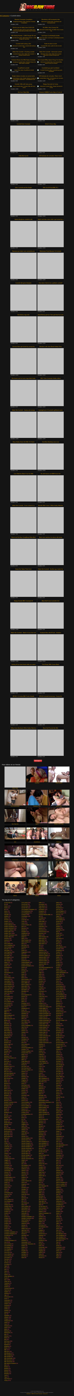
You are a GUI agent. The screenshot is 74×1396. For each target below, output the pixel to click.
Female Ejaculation (26, 1047)
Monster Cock (42, 1150)
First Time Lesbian (26, 1070)
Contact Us (45, 1393)
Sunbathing (59, 1204)
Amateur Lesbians (8, 930)
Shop (57, 1087)
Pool (57, 943)
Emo (22, 993)
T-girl (57, 1215)
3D (5, 904)
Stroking (58, 1192)
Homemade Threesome (27, 1244)
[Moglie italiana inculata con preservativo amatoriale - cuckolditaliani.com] (23, 79)
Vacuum (6, 1312)
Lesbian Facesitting (43, 1015)
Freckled (23, 1099)
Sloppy (58, 1117)
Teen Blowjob (59, 1233)
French (23, 1100)
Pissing (58, 923)
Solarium (58, 1139)
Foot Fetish (24, 1085)
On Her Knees (42, 1206)
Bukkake (6, 1124)
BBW (5, 1012)
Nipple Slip (41, 1175)
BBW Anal (6, 1013)
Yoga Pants (7, 1378)
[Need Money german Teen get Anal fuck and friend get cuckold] (50, 329)
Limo (40, 1047)
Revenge (58, 1018)
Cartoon (6, 1153)
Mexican (41, 1121)
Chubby (6, 1175)
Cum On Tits (24, 907)
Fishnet (23, 1071)
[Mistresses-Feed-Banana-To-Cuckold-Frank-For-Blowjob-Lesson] (50, 266)
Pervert (40, 1257)
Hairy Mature (24, 1208)
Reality (58, 1008)
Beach (5, 1049)
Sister (57, 1104)
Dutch (22, 974)
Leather (41, 1000)
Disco (22, 948)
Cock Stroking (7, 1201)
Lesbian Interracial (43, 1022)
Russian (58, 1041)
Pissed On (58, 921)
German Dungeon (25, 1143)
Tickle (57, 1250)
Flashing (23, 1076)
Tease (57, 1228)
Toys (5, 1279)
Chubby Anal (7, 1179)
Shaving (58, 1081)
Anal (5, 942)
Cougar (6, 1221)
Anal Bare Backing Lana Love (50, 442)
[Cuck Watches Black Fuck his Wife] (23, 488)
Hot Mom (23, 1254)
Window (6, 1366)
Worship (6, 1372)
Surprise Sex (59, 1206)
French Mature (25, 1107)
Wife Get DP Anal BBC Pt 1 (50, 187)
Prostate (58, 965)
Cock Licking (7, 1199)
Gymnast (23, 1198)
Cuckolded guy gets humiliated (50, 68)
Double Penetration (26, 965)
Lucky (40, 1070)
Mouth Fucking (42, 1155)
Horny (22, 1249)
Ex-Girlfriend (24, 1005)
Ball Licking (7, 1032)
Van (5, 1314)
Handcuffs (23, 1213)
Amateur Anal (7, 923)
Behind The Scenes (9, 1058)
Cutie (22, 921)
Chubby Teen (7, 1180)
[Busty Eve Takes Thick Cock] (23, 584)
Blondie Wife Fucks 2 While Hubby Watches (50, 505)
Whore (5, 1348)
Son (57, 1148)
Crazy (5, 1228)
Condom (6, 1211)
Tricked (6, 1286)
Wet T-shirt (6, 1343)
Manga (40, 1090)
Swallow (58, 1208)
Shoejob (58, 1085)
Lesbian (41, 1003)
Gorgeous (23, 1184)
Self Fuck (58, 1068)
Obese (40, 1191)
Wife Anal (6, 1351)
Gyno (22, 1199)
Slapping (58, 1110)
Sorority (58, 1150)
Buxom (6, 1138)
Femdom (23, 1049)
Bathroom (6, 1047)
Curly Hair (23, 919)
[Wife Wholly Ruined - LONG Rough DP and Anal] (23, 38)
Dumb (22, 972)
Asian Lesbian (7, 988)
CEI (5, 1141)
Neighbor (41, 1169)
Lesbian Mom (42, 1029)
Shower (58, 1093)
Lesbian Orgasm (43, 1030)
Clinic (5, 1189)
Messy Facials (42, 1119)
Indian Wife (41, 921)
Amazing (6, 938)
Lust (40, 1073)
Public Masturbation (61, 972)
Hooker (23, 1245)
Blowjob (6, 1100)
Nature (40, 1165)
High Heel (23, 1230)
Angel (5, 962)
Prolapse (58, 964)
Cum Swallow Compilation (27, 909)
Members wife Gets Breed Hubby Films (50, 346)
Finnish (23, 1064)
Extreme (23, 1017)
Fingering (23, 1063)
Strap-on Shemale (60, 1186)
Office (40, 1192)
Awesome (6, 1010)
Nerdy (40, 1170)
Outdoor (41, 1218)
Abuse (5, 911)
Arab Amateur (7, 972)
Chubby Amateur (8, 1177)
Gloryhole (23, 1174)
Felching (23, 1046)
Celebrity (6, 1163)
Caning (6, 1150)
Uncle (5, 1298)
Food (22, 1083)
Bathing (6, 1046)
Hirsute (23, 1233)
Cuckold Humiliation (9, 1240)
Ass (5, 994)
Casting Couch (8, 1158)
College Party (7, 1206)
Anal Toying (7, 960)
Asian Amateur (7, 977)
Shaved (58, 1080)
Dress (22, 969)
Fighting (23, 1056)
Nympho (41, 1189)
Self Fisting (59, 1066)
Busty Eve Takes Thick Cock (23, 569)
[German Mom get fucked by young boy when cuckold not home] (23, 361)
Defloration (24, 935)
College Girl (7, 1204)
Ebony (23, 977)
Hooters (23, 1247)
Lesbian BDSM (42, 1010)
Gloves (23, 1175)
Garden (23, 1131)
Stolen (57, 1175)
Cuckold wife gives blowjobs (23, 283)
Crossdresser (7, 1235)
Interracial (41, 930)
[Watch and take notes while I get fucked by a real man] (50, 234)
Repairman (59, 1013)
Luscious (41, 1071)
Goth (22, 1186)
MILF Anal (41, 1076)
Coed (5, 1203)
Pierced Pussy (59, 913)
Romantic (58, 1032)
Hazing (23, 1225)
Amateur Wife (7, 936)
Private (58, 962)
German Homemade (26, 1148)
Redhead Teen (59, 1012)
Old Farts (41, 1196)
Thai (57, 1242)
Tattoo (57, 1223)
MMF (40, 1083)
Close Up (6, 1194)
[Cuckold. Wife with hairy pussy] (23, 87)
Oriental (41, 1216)
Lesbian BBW (42, 1008)
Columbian (7, 1208)
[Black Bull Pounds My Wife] (50, 743)
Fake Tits (23, 1027)
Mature (40, 1104)
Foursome (23, 1095)
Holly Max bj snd (23, 155)
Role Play (58, 1029)
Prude (57, 967)
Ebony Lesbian (25, 984)
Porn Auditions (59, 947)
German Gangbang (26, 1145)
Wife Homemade (8, 1358)
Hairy (22, 1204)
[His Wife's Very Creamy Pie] (50, 30)
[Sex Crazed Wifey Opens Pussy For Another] (50, 62)
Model (40, 1136)
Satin (57, 1051)
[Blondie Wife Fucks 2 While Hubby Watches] (50, 520)
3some (6, 906)
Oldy (40, 1204)
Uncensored (7, 1296)
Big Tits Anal (7, 1078)
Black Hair (6, 1093)
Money (40, 1148)
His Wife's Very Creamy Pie (50, 27)
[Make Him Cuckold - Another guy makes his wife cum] (50, 584)
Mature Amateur (43, 1107)
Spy (57, 1163)
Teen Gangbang (60, 1235)
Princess (58, 959)
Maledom (41, 1087)
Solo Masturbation (60, 1145)
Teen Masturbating (60, 1238)
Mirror (40, 1128)
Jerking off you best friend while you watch (23, 664)
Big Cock (6, 1071)
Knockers (41, 981)
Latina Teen (42, 996)
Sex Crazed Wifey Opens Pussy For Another (50, 60)
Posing (58, 952)
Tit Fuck (6, 1262)
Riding (57, 1023)
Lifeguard (41, 1046)
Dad (22, 926)
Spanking (58, 1155)
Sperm (57, 1158)
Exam (22, 1006)
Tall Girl (58, 1218)
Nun (40, 1182)
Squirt (57, 1167)
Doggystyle (24, 952)
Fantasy (23, 1032)
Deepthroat (24, 933)
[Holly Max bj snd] (23, 170)
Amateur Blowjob (8, 924)
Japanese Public (43, 960)
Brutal (5, 1121)
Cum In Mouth (7, 1254)
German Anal (24, 1139)
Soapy (57, 1131)
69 (5, 909)
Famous (23, 1030)
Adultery (6, 916)
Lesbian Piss (42, 1034)
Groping (23, 1192)
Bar (5, 1039)
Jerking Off (41, 969)
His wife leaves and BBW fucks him (51, 473)
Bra (5, 1114)
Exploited (23, 1013)
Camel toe (6, 1146)
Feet (22, 1042)
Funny (23, 1117)
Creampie (6, 1230)
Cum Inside (7, 1257)
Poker (57, 936)
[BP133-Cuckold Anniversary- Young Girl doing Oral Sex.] (50, 711)
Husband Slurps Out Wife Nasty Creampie (23, 60)
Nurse (40, 1184)
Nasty (40, 1162)
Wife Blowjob (7, 1353)
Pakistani (41, 1235)
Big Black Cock (8, 1066)
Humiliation (41, 909)
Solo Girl (58, 1143)
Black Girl (6, 1092)
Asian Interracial (8, 986)
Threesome (59, 1247)
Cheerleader (7, 1170)
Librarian (41, 1044)
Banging (6, 1037)
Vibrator (6, 1317)
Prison (57, 960)
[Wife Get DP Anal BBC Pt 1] (50, 202)
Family (23, 1029)
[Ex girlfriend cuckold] (23, 70)
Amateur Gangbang (9, 926)
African (6, 918)
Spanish (58, 1153)
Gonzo (23, 1182)
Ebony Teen (24, 988)
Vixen (5, 1324)
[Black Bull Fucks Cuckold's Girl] (50, 615)
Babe (5, 1022)
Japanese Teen (42, 962)
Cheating (6, 1167)
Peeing (40, 1249)
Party (40, 1245)
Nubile (40, 1179)
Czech (23, 923)
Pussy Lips (58, 991)
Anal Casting (7, 943)
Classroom (7, 1186)
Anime (5, 965)
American (6, 940)
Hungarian (41, 911)
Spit (57, 1160)
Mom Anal (41, 1139)
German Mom (24, 1153)
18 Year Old (7, 902)
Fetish (22, 1054)
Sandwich (58, 1049)
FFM (22, 1018)
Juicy (40, 974)
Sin (57, 1100)
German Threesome (26, 1158)
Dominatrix (24, 957)
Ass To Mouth (7, 1001)
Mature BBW (42, 1110)
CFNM (5, 1143)
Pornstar (58, 948)
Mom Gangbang (43, 1141)
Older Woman (42, 1203)
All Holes (6, 919)
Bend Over (6, 1061)
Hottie (40, 902)
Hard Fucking (24, 1220)
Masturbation (42, 1100)
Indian (40, 919)
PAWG (40, 1221)
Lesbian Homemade (44, 1020)
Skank (57, 1105)
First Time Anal (25, 1068)
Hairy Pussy (24, 1209)
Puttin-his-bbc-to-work (50, 43)
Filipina (23, 1058)
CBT (5, 1139)
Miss (40, 1129)
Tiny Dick (6, 1259)
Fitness (23, 1075)
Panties (41, 1238)
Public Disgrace (60, 971)
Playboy (58, 926)
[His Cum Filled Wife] (23, 107)
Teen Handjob (59, 1237)
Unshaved (6, 1305)
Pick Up (58, 909)
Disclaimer (29, 1393)
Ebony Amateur (25, 979)
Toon (5, 1273)
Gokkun (23, 1179)
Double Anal (24, 960)
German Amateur (25, 1138)
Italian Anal (41, 938)
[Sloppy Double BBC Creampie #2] (23, 615)
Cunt (22, 918)
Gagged (23, 1122)
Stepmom (58, 1172)
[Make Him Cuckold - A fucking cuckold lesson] (23, 54)
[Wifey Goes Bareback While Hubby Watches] (23, 743)
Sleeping (58, 1114)
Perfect (40, 1252)
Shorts (57, 1090)
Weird (5, 1337)
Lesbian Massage (43, 1025)
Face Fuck (24, 1020)
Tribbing (6, 1285)
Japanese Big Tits (43, 953)
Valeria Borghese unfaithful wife (23, 219)
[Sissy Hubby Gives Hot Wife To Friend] (23, 456)
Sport (57, 1162)
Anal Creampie (8, 947)
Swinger (58, 1211)
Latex (40, 993)
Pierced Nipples (60, 911)
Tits (5, 1267)
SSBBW (58, 1047)
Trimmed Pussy (8, 1288)
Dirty (22, 943)
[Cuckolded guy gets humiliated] (50, 71)
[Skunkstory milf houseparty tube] (50, 22)
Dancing (23, 928)
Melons (40, 1116)
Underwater (7, 1300)
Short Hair (58, 1088)
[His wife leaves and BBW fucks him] (50, 488)
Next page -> (38, 760)
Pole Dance (59, 938)
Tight (57, 1254)
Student (58, 1196)
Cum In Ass (7, 1252)
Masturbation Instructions (45, 1102)
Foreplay (23, 1092)
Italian (40, 935)
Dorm (22, 959)
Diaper (23, 936)
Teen (57, 1230)
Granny (23, 1191)
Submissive (59, 1201)
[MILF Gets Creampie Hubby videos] (50, 393)
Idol (40, 916)
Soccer (58, 1133)
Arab (5, 971)
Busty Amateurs (8, 1129)
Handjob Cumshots (26, 1218)
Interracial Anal (42, 931)
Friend (23, 1109)
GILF (22, 1121)
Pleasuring (58, 930)
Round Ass (58, 1037)
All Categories (4, 16)
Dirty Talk (23, 945)
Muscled (41, 1158)
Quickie (58, 1001)
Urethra (6, 1308)
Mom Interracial (42, 1145)
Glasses (23, 1172)
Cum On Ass (24, 904)
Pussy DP (58, 984)
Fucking (23, 1112)
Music (40, 1160)
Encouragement (25, 994)
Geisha (23, 1134)
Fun (22, 1116)
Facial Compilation (26, 1025)
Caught (6, 1162)
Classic (6, 1184)
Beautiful (6, 1051)
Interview (41, 933)
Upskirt (6, 1307)
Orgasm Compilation (44, 1213)
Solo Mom (58, 1146)
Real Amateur (59, 1006)
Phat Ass (58, 904)
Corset (5, 1216)
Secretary (58, 1061)
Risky (57, 1027)
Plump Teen (59, 935)
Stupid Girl (58, 1199)
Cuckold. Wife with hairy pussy (23, 84)
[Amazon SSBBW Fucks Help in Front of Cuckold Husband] (50, 107)
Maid (40, 1085)
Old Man (41, 1198)
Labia (40, 984)
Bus (5, 1126)
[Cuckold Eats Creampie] (23, 139)
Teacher (58, 1227)
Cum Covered (7, 1244)
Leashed (41, 998)
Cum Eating (7, 1247)
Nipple (40, 1174)
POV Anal (41, 1225)
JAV (40, 945)
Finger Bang (24, 1061)
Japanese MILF (42, 957)
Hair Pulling (24, 1203)
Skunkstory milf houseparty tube (50, 19)
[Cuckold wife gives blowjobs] (23, 298)
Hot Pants (23, 1256)
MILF (40, 1075)
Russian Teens (59, 1046)
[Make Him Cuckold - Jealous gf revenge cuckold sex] (23, 425)
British (5, 1117)
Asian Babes (7, 981)
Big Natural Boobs (8, 1073)
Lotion (40, 1064)
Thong (57, 1245)
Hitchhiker (23, 1235)
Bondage (6, 1105)
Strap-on (58, 1180)
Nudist (40, 1180)
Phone (57, 906)
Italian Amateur (42, 936)
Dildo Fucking (24, 940)
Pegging (41, 1250)
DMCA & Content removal (36, 1393)
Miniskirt (41, 1126)
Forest (23, 1093)
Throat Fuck (59, 1249)
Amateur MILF (7, 931)
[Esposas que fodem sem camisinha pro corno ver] (23, 266)
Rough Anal (59, 1035)
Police (57, 940)
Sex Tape (58, 1073)
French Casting (25, 1105)
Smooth (58, 1124)
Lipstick (41, 1051)
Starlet (57, 1169)
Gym (22, 1196)
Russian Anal (59, 1044)
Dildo (22, 938)
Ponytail (58, 942)
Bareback (6, 1041)
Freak (22, 1097)
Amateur (6, 921)
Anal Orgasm (7, 957)
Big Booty (6, 1068)
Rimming (58, 1025)
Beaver (6, 1052)
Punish (58, 979)
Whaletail (6, 1344)
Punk (57, 981)
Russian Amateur (60, 1042)
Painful (40, 1232)
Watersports (7, 1332)
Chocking (6, 1174)
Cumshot (23, 914)
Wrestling (6, 1373)
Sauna (57, 1052)
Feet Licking (24, 1044)
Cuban (6, 1237)
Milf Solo (41, 1122)
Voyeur (6, 1327)
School (58, 1056)
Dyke (22, 976)
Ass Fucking (7, 996)
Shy (57, 1095)
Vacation (6, 1310)
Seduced (58, 1063)
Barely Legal (7, 1044)
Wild (5, 1365)
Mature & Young (43, 1105)
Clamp (5, 1182)
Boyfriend (6, 1112)
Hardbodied (24, 1221)
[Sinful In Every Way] (50, 139)
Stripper (58, 1189)
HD (22, 1201)
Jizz (40, 971)
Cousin (6, 1225)
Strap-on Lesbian (60, 1184)
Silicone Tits (59, 1097)
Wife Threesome (8, 1361)
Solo (57, 1141)
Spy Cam (58, 1165)
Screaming (58, 1059)
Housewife (41, 904)
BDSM (5, 1020)
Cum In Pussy (7, 1256)
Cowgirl (6, 1227)
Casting (6, 1157)
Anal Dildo (6, 950)
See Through (59, 1064)
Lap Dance (41, 991)
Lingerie (41, 1049)
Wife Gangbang (8, 1354)
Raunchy (58, 1003)
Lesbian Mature (42, 1027)
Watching (6, 1331)
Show (57, 1092)
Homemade (24, 1242)
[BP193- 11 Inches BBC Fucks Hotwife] (23, 711)
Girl (22, 1163)
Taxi (57, 1225)
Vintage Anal (7, 1320)
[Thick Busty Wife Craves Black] (50, 679)
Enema (23, 996)
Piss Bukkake (59, 918)
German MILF (24, 1151)
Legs (40, 1001)
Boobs (5, 1107)
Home (22, 1238)
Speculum (58, 1157)
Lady (40, 989)
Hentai (23, 1227)
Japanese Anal (42, 952)
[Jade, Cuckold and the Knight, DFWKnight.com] (23, 202)
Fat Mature (24, 1039)
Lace (40, 986)
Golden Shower (25, 1180)
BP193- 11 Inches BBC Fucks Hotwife (23, 696)
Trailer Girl (6, 1281)
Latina (40, 994)
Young (5, 1380)
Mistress (41, 1133)
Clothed (6, 1196)
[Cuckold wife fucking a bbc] (23, 46)
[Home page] (37, 7)
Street (57, 1187)
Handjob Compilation (26, 1216)
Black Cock (7, 1090)
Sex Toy (58, 1075)
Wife (5, 1349)
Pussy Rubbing (60, 994)
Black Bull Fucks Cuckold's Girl (50, 601)
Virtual (5, 1322)
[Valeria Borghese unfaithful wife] (23, 234)
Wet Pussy (6, 1341)
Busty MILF (7, 1133)
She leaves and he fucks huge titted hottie (23, 378)
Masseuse (41, 1097)
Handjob (23, 1215)
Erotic (22, 998)
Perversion (41, 1256)
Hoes (22, 1237)
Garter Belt (24, 1133)
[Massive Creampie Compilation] (23, 22)
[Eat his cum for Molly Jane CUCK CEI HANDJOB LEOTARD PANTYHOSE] (23, 30)
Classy (6, 1187)
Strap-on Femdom (60, 1182)
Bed (5, 1054)
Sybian (58, 1213)
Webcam (6, 1336)
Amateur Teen (7, 933)
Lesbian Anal (42, 1005)
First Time (23, 1066)
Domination (24, 955)
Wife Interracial (8, 1360)
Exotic (22, 1010)
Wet (5, 1339)
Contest (6, 1213)
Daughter (23, 931)
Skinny (57, 1107)
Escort (23, 1000)
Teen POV (58, 1240)
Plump (57, 933)
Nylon (40, 1187)
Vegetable (6, 1315)
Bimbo (5, 1081)
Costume (6, 1220)
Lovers (40, 1066)
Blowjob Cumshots (8, 1102)
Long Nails (41, 1059)
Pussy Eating (59, 986)
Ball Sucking (7, 1034)
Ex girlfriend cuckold (23, 68)
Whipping (6, 1346)
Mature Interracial (43, 1114)
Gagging (23, 1124)
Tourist (5, 1278)
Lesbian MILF (42, 1023)
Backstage (6, 1029)
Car (5, 1151)
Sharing (58, 1078)
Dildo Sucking (24, 942)
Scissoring (58, 1058)
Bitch (5, 1085)
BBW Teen (6, 1017)
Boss (5, 1110)
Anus (5, 969)
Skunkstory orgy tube (23, 314)
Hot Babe (23, 1252)
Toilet (5, 1271)
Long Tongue (42, 1061)
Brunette (6, 1119)
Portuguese (59, 950)
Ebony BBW (24, 983)
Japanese (41, 950)
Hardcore (23, 1223)
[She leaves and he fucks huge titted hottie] (23, 393)
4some (6, 907)
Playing (58, 928)
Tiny (57, 1257)
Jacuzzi (41, 948)
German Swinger (25, 1155)
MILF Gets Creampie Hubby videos (51, 378)
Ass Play (6, 1000)
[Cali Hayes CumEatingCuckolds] (50, 38)
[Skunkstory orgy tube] (23, 329)
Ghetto (23, 1160)
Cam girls (6, 1145)
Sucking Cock (59, 1203)
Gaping (23, 1129)
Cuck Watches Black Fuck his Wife (23, 473)
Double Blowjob (25, 962)
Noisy (40, 1177)
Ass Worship (7, 1005)
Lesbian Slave (42, 1037)
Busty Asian (7, 1131)
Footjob (23, 1088)
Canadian (6, 1148)
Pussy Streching (60, 996)
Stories (58, 1177)
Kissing (40, 977)
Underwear (7, 1302)
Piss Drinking (59, 919)
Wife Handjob (7, 1356)
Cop (5, 1215)
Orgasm (41, 1211)
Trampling (6, 1283)
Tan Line (58, 1220)
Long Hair (41, 1056)
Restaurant (59, 1015)
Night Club (41, 1172)
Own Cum (41, 1220)
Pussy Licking (59, 989)
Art (5, 974)
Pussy (57, 983)
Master (40, 1099)
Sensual (58, 1070)
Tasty (57, 1221)
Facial (22, 1023)
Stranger (58, 1179)
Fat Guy (23, 1037)
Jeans (40, 965)
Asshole (6, 1006)
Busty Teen (7, 1134)
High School (24, 1232)
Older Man (41, 1201)
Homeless (23, 1240)
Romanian (58, 1030)
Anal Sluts (6, 959)
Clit (5, 1191)
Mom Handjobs (42, 1143)
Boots (5, 1109)
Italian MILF (41, 940)
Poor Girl (58, 945)
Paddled (41, 1230)
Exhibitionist (24, 1008)
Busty (5, 1128)
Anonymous (7, 967)
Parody (40, 1244)
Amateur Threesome (9, 935)
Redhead (58, 1010)
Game (22, 1126)
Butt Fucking (7, 1136)
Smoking (58, 1122)
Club (5, 1198)
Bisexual (6, 1083)
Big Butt (6, 1070)
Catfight (6, 1160)
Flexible (23, 1078)
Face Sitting (24, 1022)
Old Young (41, 1199)
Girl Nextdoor (24, 1165)
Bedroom (6, 1056)
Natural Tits (41, 1163)
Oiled (40, 1194)
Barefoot (6, 1042)
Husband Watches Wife (44, 914)
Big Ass (6, 1064)
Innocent (41, 923)
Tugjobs (6, 1291)
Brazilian (6, 1116)
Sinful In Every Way (50, 124)
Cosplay (6, 1218)
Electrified (23, 991)
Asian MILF (7, 989)
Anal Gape (6, 955)
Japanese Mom (42, 959)
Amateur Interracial (9, 928)
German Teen (24, 1157)
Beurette (6, 1063)
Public (57, 969)
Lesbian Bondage (43, 1012)
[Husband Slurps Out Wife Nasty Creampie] (23, 62)
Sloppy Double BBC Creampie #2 (23, 601)
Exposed (23, 1015)
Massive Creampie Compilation (23, 19)
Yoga (5, 1377)
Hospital (23, 1250)
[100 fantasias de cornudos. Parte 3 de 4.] (50, 170)
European (23, 1003)
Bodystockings (7, 1104)
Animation (6, 964)
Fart (22, 1034)
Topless (6, 1274)
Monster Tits (42, 1151)
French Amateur (25, 1102)
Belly (5, 1059)
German (23, 1136)
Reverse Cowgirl (60, 1020)
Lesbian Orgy (42, 1032)
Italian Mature (42, 942)
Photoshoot (59, 907)
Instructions (41, 926)
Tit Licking (6, 1264)
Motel (40, 1153)
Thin (57, 1244)
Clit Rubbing (7, 1192)
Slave (57, 1112)
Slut (57, 1119)
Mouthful (41, 1157)
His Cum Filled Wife (23, 92)
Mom (40, 1138)
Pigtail (57, 916)
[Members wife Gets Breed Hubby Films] (50, 361)
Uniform (6, 1303)
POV (40, 1223)
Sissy (57, 1102)
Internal (41, 928)
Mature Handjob (43, 1112)
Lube (40, 1068)
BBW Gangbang (8, 1015)
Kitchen (41, 979)
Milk (40, 1124)
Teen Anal (58, 1232)
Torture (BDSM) (8, 1276)
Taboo (57, 1216)
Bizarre (6, 1087)
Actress (6, 913)
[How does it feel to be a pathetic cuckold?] (50, 298)
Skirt (57, 1109)
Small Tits (58, 1121)
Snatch (58, 1128)
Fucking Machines (25, 1114)
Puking (58, 977)
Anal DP (6, 948)
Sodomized (59, 1136)
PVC (40, 1228)
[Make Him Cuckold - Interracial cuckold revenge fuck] (50, 54)
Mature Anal (42, 1109)
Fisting (23, 1073)
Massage (41, 1095)
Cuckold (6, 1238)
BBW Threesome (8, 1018)
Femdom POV (24, 1052)
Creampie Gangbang (9, 1233)
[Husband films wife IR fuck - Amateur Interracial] (50, 647)
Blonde (6, 1097)
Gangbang (24, 1128)
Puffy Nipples (59, 976)
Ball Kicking (7, 1030)
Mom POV (41, 1146)
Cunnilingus (24, 916)
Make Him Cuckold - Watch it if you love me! (23, 632)
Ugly (5, 1295)
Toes (5, 1269)
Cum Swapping (25, 913)
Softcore (58, 1138)
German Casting (25, 1141)
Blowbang (6, 1099)
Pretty (57, 957)
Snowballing (59, 1129)
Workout (6, 1370)
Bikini (5, 1080)
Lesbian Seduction (43, 1035)
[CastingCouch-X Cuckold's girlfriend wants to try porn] (50, 425)
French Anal (24, 1104)
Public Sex (58, 974)
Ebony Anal (24, 981)
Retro (57, 1017)
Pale (40, 1237)
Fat (22, 1035)
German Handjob (25, 1146)
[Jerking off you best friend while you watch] (23, 679)
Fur (22, 1119)
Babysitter (6, 1023)
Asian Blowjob (7, 983)
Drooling (23, 971)
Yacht (5, 1375)
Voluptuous (7, 1325)
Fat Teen (23, 1041)
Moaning (41, 1134)
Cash (5, 1155)
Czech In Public (25, 924)
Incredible (41, 918)
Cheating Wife (7, 1169)
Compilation (7, 1209)
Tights (57, 1256)
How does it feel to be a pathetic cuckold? (50, 283)
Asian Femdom (8, 984)
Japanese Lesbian (43, 955)
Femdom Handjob (25, 1051)
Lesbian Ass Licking (44, 1006)
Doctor (23, 950)
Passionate (41, 1247)
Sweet (57, 1209)
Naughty (41, 1167)
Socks (57, 1134)
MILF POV (41, 1081)
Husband (41, 913)
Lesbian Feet (42, 1017)
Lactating (41, 988)
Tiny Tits (6, 1261)
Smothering (59, 1126)
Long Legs (41, 1058)
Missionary (41, 1131)
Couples (6, 1223)
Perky (40, 1254)
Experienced (24, 1012)
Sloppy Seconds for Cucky (50, 84)
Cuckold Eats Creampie (23, 124)
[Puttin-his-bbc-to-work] (50, 46)
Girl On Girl (24, 1167)
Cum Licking (24, 902)
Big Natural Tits (8, 1075)
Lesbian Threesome (44, 1042)
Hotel (22, 1257)
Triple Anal (6, 1290)
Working (6, 1368)
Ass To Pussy (7, 1003)
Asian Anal (6, 979)
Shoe (57, 1083)
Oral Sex (41, 1209)
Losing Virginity (42, 1063)
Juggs (40, 972)
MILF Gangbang (43, 1078)
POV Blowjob (42, 1227)
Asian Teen (7, 993)
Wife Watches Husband (10, 1363)
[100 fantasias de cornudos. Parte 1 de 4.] (50, 79)
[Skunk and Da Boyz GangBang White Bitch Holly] (23, 552)
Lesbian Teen (42, 1041)
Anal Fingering (7, 952)
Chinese (6, 1172)
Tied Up (58, 1252)
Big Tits (6, 1076)
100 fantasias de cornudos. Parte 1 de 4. (50, 76)
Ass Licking (7, 998)
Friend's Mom (24, 1110)
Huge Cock (41, 907)
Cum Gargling (7, 1249)
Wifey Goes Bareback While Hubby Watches (23, 728)
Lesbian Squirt (42, 1039)
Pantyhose (41, 1240)
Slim (57, 1116)
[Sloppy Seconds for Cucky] (50, 87)
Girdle (22, 1162)
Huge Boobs (42, 906)
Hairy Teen (24, 1211)
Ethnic (23, 1001)
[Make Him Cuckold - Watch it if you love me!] (23, 647)
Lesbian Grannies (43, 1018)
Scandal (58, 1054)
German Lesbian (25, 1150)
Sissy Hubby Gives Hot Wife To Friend (23, 442)
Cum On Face (24, 906)
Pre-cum (58, 953)
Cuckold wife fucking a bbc (23, 43)
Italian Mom (41, 943)
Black (5, 1088)
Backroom (6, 1025)
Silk (57, 1099)
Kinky (40, 976)
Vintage (6, 1319)
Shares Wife (59, 1076)
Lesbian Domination (44, 1013)
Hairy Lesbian (24, 1206)
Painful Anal (42, 1233)
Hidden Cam (24, 1228)
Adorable (6, 914)
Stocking (58, 1174)
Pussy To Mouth (60, 998)
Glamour (23, 1170)
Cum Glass (7, 1250)
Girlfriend (23, 1169)
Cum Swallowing (25, 911)
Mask (40, 1093)
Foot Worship (24, 1087)
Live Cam (41, 1052)
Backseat (6, 1027)
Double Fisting (25, 964)
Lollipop (41, 1054)
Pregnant (58, 955)
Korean (40, 983)
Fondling (23, 1081)
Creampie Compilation (9, 1232)
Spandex (58, 1151)
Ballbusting (7, 1035)
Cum (5, 1242)
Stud (57, 1194)
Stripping (58, 1191)
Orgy (40, 1215)
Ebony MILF (24, 986)
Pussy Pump (59, 993)
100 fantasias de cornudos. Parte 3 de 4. (50, 155)
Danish (23, 930)
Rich (57, 1022)
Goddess (23, 1177)
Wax (5, 1334)
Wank (5, 1329)
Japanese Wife (42, 964)
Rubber (58, 1039)
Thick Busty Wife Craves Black (50, 664)
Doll (22, 953)
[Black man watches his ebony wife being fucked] (50, 552)
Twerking (6, 1293)
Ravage (58, 1005)
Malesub (41, 1088)
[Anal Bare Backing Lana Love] (50, 456)
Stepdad (58, 1170)
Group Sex (24, 1194)
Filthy (22, 1059)
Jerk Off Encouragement (45, 967)
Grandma (23, 1187)
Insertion (41, 924)
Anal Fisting (7, 953)
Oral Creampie (42, 1208)
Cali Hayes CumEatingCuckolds (51, 35)
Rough (57, 1034)
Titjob (5, 1266)
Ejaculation (24, 989)
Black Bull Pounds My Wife (50, 728)
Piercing (58, 914)
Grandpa (23, 1189)
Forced (23, 1090)
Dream (23, 967)
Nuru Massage (42, 1186)
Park (40, 1242)
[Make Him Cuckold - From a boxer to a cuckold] (23, 520)
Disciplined (24, 947)
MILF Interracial (42, 1080)
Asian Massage (8, 991)
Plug (57, 931)
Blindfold (6, 1095)
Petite (57, 902)
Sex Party (58, 1071)
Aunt (5, 1008)
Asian (5, 976)
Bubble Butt (7, 1122)
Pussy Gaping (59, 988)
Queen (57, 1000)
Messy (40, 1117)
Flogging (23, 1080)
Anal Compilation (8, 945)
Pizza (57, 924)
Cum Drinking (7, 1245)
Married (41, 1092)
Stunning (58, 1198)
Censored (6, 1165)
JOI (39, 947)
